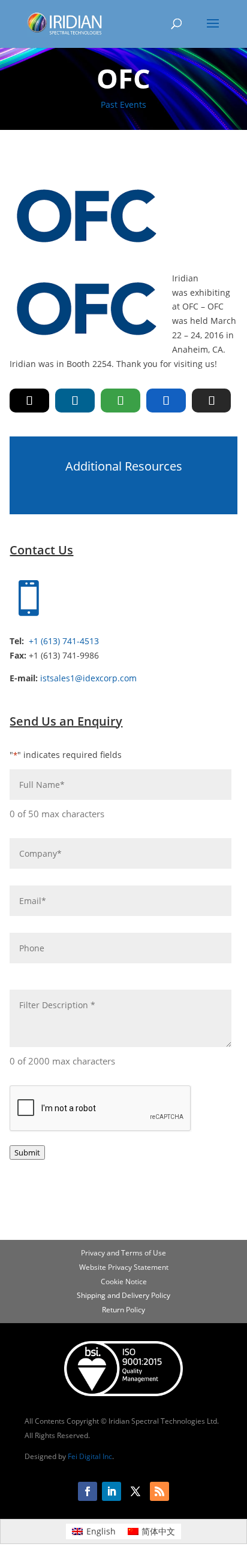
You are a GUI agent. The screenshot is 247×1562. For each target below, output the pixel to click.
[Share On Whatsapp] (120, 401)
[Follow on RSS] (159, 1491)
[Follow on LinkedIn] (111, 1491)
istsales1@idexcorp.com (88, 678)
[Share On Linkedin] (75, 401)
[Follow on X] (135, 1491)
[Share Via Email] (211, 401)
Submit (27, 1152)
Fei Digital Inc (90, 1456)
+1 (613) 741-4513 (64, 641)
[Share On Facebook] (166, 401)
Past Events (123, 104)
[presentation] (101, 1108)
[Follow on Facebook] (87, 1491)
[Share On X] (29, 401)
